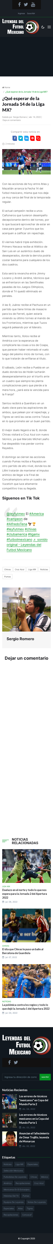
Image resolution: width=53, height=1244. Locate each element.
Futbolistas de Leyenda (15, 1177)
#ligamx (34, 534)
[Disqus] (26, 707)
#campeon (15, 519)
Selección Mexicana (13, 1170)
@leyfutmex (16, 514)
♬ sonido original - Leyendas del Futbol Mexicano (27, 545)
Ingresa (21, 13)
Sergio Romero (20, 117)
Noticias (44, 569)
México (44, 1177)
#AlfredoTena (17, 524)
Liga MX (32, 569)
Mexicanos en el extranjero (16, 1189)
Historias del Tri (11, 1196)
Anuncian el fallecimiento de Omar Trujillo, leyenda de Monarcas (34, 1137)
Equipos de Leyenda (14, 1202)
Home (7, 87)
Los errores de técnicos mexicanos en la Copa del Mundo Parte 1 (34, 1118)
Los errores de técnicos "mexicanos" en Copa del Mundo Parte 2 (33, 1100)
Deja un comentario (12, 120)
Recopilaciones (23, 1183)
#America (36, 514)
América (7, 1183)
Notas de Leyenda (37, 1202)
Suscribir (31, 13)
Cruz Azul (19, 569)
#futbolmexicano (19, 539)
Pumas (7, 576)
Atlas (20, 1208)
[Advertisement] (26, 56)
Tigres (30, 1208)
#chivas (31, 529)
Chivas (7, 569)
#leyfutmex (15, 529)
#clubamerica (17, 534)
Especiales (33, 1164)
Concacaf (27, 1214)
